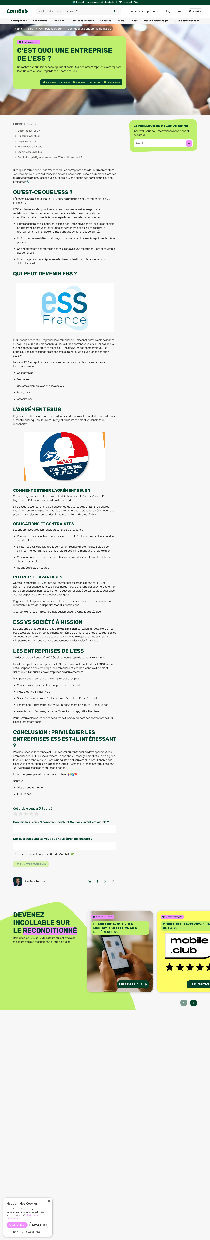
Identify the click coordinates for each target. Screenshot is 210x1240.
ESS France (106, 664)
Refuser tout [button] (39, 1224)
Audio (121, 20)
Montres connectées (82, 20)
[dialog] (27, 1217)
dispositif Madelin (53, 605)
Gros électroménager (187, 20)
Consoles (105, 20)
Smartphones (19, 20)
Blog (167, 11)
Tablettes (59, 20)
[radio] (15, 814)
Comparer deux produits (143, 11)
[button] (28, 1231)
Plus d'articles (61, 942)
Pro (179, 11)
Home (18, 28)
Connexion (195, 11)
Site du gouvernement (31, 787)
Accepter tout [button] (17, 1224)
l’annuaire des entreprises (44, 672)
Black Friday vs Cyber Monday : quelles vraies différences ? (115, 928)
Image (134, 20)
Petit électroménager (156, 20)
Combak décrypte (50, 28)
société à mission (66, 628)
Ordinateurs (40, 20)
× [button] (49, 1201)
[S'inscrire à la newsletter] (189, 143)
